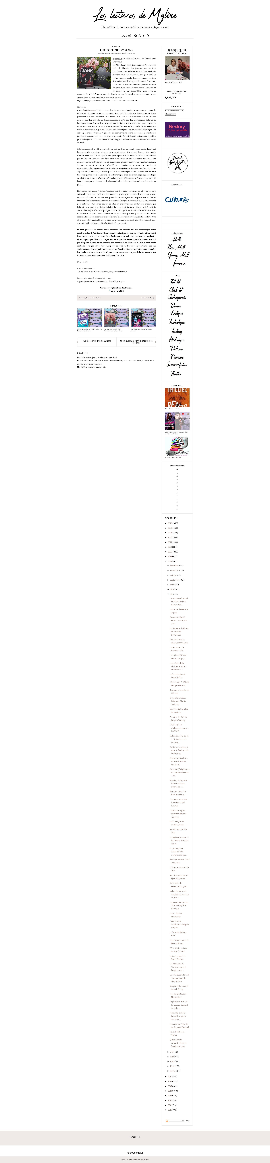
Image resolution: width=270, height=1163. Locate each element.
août (172, 585)
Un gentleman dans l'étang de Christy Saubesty (178, 701)
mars (172, 1061)
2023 (170, 538)
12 (177, 483)
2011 (170, 1105)
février (173, 1066)
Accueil (126, 36)
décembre (174, 566)
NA (126, 54)
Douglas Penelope (118, 54)
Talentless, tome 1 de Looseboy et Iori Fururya (178, 802)
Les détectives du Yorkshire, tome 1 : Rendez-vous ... (178, 967)
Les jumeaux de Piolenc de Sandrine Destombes (179, 632)
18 (99, 54)
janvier (173, 1071)
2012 (170, 1100)
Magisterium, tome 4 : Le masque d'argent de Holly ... (179, 1005)
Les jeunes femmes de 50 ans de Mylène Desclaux (179, 905)
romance (132, 54)
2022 (170, 542)
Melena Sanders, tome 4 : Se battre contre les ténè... (179, 739)
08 (177, 470)
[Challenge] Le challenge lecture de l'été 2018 (179, 728)
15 (177, 493)
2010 (170, 1110)
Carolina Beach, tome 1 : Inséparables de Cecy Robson (179, 978)
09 (177, 473)
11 (177, 480)
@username (138, 1153)
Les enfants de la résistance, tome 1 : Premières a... (178, 666)
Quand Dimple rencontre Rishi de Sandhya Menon (178, 1043)
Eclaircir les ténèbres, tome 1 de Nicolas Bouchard (179, 761)
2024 (170, 533)
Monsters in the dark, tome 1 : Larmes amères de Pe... (178, 783)
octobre (173, 575)
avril (172, 1057)
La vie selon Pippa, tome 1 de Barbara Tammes (178, 814)
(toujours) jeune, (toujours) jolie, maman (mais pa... (178, 852)
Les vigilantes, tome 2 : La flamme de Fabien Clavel (179, 840)
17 (177, 499)
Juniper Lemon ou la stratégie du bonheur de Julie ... (179, 894)
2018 (170, 561)
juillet (172, 589)
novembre (175, 570)
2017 (170, 1077)
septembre (175, 580)
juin (171, 594)
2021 (170, 547)
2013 (170, 1096)
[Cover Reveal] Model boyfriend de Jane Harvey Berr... (179, 601)
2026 (170, 523)
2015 (170, 1086)
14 (177, 489)
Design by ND (145, 1160)
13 (177, 486)
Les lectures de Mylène (135, 15)
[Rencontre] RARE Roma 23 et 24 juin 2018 (178, 620)
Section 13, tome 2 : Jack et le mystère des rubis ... (178, 1016)
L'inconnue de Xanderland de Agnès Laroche (179, 924)
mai (172, 1052)
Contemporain (106, 54)
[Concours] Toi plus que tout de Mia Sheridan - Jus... (180, 772)
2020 (170, 552)
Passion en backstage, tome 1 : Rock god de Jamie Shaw (179, 750)
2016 (170, 1081)
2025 (170, 528)
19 (177, 506)
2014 (170, 1091)
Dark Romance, (89, 110)
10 (177, 476)
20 (177, 509)
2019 (170, 557)
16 (177, 496)
